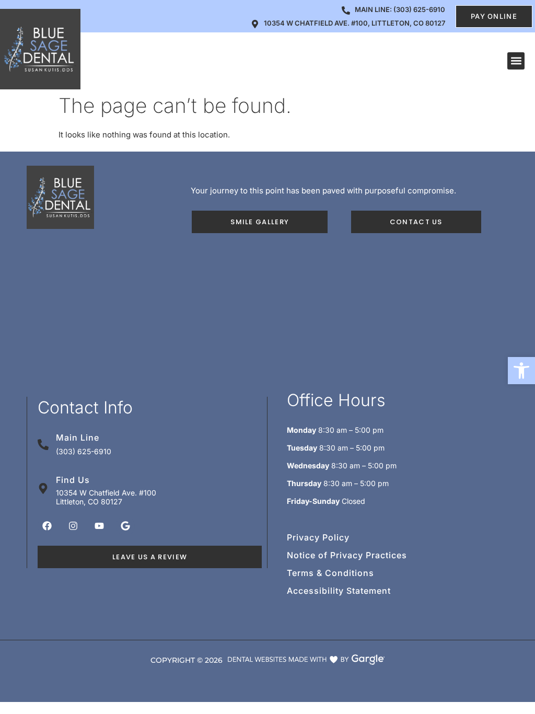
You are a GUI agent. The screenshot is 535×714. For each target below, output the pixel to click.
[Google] (125, 525)
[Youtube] (99, 525)
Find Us (73, 480)
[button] (521, 370)
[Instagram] (73, 525)
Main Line (77, 437)
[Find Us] (43, 488)
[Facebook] (47, 525)
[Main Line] (43, 444)
